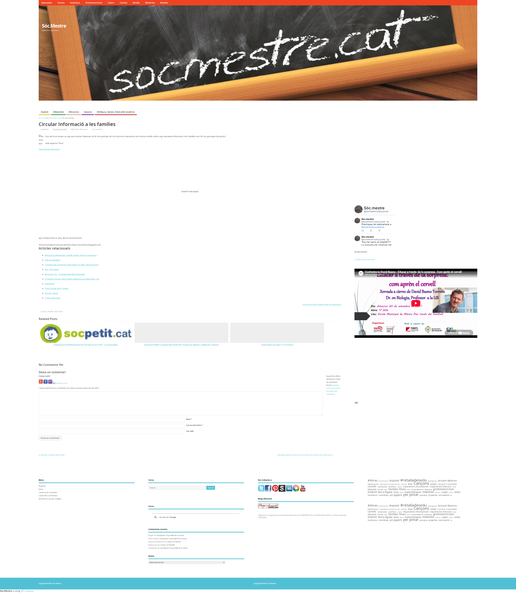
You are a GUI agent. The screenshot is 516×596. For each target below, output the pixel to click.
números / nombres (378, 495)
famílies (51, 311)
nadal (445, 492)
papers (398, 495)
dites (454, 487)
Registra (42, 486)
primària (423, 495)
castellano (392, 487)
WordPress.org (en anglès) (50, 499)
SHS (356, 402)
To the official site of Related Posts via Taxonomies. (321, 304)
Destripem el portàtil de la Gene (170, 535)
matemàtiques (412, 492)
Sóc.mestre (374, 208)
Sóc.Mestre (54, 25)
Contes (123, 2)
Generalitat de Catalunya (421, 489)
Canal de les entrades (48, 492)
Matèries (150, 2)
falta (385, 490)
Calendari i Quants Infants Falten (52, 455)
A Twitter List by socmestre (364, 259)
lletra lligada (385, 492)
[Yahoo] (50, 383)
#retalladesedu (413, 480)
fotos (408, 490)
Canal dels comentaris (48, 495)
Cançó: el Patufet (173, 541)
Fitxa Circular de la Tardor (56, 288)
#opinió (44, 111)
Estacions (75, 2)
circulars (44, 311)
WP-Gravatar (27, 590)
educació (372, 489)
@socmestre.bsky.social (376, 211)
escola (380, 489)
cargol (433, 484)
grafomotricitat (443, 489)
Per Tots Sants (52, 269)
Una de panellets (52, 260)
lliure (401, 492)
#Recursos (74, 111)
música (437, 492)
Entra (41, 489)
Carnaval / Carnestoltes (447, 484)
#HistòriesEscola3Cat (372, 227)
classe (399, 487)
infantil (372, 492)
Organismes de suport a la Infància (277, 345)
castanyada (382, 487)
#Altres (373, 480)
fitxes (402, 489)
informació (59, 311)
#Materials (58, 111)
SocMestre (45, 129)
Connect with (44, 376)
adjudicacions (373, 484)
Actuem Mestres (447, 480)
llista (396, 492)
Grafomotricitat (93, 2)
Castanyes (49, 283)
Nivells (136, 2)
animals (404, 484)
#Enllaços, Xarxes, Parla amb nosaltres (116, 111)
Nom (189, 419)
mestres (428, 492)
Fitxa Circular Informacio (49, 149)
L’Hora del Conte (52, 298)
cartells (372, 486)
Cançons (88, 111)
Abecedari (46, 2)
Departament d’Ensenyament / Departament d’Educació (427, 487)
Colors (111, 2)
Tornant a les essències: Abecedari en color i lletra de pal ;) (72, 264)
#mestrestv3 (383, 481)
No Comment (97, 129)
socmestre (444, 495)
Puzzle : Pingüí (51, 293)
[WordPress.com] (60, 383)
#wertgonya (432, 481)
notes (457, 492)
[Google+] (41, 383)
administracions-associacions (390, 484)
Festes (61, 2)
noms (451, 492)
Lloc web (190, 431)
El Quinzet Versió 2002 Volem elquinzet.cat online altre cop (72, 279)
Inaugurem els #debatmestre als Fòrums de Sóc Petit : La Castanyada (85, 345)
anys (410, 484)
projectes (433, 495)
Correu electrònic (194, 425)
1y (388, 222)
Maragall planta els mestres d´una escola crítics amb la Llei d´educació (304, 455)
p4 (391, 495)
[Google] (45, 383)
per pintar (411, 495)
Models (164, 2)
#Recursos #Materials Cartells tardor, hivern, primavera (70, 255)
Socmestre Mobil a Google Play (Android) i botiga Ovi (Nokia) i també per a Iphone (181, 345)
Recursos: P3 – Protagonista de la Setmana (65, 274)
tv (451, 495)
